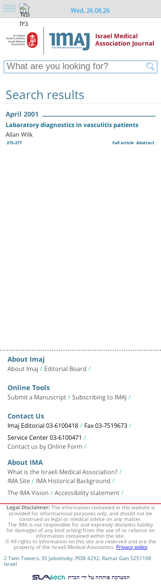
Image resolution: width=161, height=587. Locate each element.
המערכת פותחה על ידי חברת (98, 577)
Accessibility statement (87, 492)
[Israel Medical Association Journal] (80, 42)
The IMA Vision (28, 492)
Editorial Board (65, 368)
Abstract (145, 142)
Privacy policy (132, 546)
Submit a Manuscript (36, 396)
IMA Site (18, 480)
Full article (123, 142)
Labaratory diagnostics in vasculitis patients (72, 125)
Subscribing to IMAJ (99, 396)
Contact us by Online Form (44, 445)
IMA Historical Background (73, 480)
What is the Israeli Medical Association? (62, 471)
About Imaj (22, 368)
